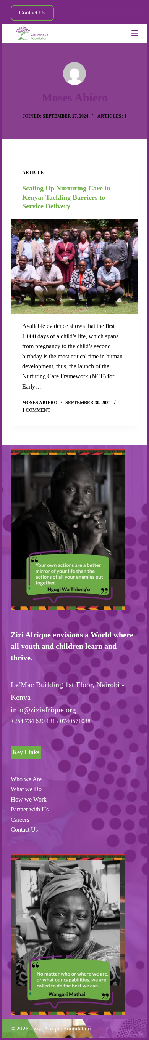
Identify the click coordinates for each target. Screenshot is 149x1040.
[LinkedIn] (100, 13)
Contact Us (32, 13)
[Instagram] (135, 13)
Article (33, 172)
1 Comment (36, 410)
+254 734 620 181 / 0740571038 (51, 721)
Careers (20, 819)
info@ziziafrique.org (43, 710)
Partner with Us (30, 809)
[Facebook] (88, 13)
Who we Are (26, 779)
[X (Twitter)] (112, 13)
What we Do (26, 789)
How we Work (29, 799)
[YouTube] (123, 13)
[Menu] (134, 33)
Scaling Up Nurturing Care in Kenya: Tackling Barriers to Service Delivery (66, 197)
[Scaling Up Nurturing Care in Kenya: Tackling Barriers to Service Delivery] (74, 266)
